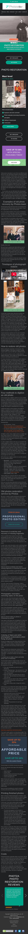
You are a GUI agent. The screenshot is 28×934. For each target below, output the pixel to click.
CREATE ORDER (10, 126)
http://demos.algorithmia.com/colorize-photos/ (11, 730)
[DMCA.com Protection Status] (8, 930)
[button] (25, 895)
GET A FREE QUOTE (14, 58)
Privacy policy (14, 922)
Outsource (14, 925)
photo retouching (15, 472)
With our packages (13, 745)
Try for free (14, 138)
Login (13, 1)
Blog (14, 924)
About (19, 11)
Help (16, 11)
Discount (12, 11)
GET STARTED (14, 62)
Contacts (24, 11)
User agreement (14, 921)
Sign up (16, 1)
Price (8, 11)
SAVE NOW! (14, 162)
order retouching (14, 524)
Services (3, 11)
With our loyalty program (14, 761)
